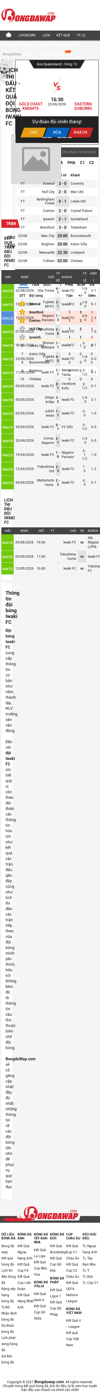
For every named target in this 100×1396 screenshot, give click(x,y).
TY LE (81, 35)
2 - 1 (62, 219)
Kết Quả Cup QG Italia (40, 1312)
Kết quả (63, 35)
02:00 (63, 261)
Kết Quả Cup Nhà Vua (40, 1268)
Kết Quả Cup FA (23, 1267)
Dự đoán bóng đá (7, 1329)
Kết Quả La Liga (40, 1253)
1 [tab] (44, 137)
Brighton (47, 244)
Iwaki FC (68, 291)
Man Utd (77, 192)
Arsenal (48, 184)
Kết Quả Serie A (40, 1297)
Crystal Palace (81, 211)
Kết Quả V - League (73, 1324)
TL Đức (87, 1277)
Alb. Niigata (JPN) (93, 542)
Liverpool (77, 253)
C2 (91, 162)
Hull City (48, 192)
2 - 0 (62, 192)
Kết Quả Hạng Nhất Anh (26, 1301)
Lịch (46, 35)
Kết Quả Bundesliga (58, 1249)
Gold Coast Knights (30, 106)
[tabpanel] (57, 101)
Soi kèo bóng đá (7, 1359)
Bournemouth (81, 236)
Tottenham (79, 227)
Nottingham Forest (45, 201)
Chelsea (76, 261)
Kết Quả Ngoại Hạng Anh (25, 1252)
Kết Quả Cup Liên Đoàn (24, 1283)
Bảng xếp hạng (18, 45)
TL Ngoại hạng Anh (89, 1249)
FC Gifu (67, 427)
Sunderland (79, 219)
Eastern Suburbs (83, 106)
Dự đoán (44, 45)
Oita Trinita (46, 291)
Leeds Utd (78, 201)
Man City (47, 236)
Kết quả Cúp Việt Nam (72, 1339)
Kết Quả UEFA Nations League (72, 1292)
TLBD (5, 1307)
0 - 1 (62, 201)
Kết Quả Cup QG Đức (56, 1264)
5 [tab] (64, 137)
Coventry (77, 184)
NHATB (7, 291)
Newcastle (46, 253)
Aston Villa (79, 244)
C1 (82, 162)
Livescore (27, 35)
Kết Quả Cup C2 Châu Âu (72, 1270)
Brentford (47, 227)
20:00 (63, 236)
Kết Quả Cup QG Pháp (56, 1308)
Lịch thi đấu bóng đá (8, 1277)
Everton (48, 211)
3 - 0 (62, 183)
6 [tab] (70, 137)
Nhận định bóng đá (9, 1316)
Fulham (48, 261)
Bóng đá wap (7, 1249)
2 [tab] (50, 137)
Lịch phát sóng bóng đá (9, 1344)
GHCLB (7, 318)
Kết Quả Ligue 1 (56, 1293)
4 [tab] (60, 137)
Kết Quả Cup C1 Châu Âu (72, 1252)
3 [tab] (54, 137)
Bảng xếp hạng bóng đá (8, 1295)
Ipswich (48, 219)
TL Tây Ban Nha (89, 1261)
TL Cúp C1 (90, 1283)
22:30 (63, 252)
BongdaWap (12, 54)
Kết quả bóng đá (7, 1261)
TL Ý (85, 1271)
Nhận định (66, 45)
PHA (71, 162)
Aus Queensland (49, 64)
